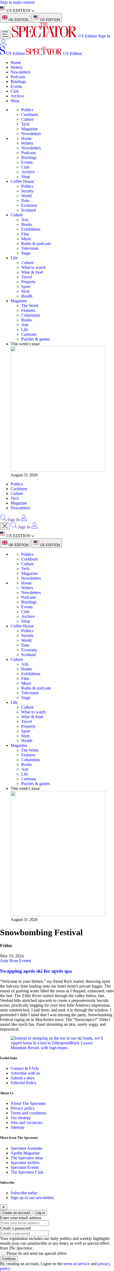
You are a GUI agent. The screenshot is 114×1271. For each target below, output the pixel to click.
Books (26, 224)
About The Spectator (28, 1103)
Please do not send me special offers (36, 1253)
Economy (29, 205)
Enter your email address (20, 1218)
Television (29, 248)
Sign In (104, 36)
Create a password (15, 1228)
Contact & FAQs (25, 1068)
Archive (17, 96)
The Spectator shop (27, 1158)
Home (16, 62)
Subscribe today (24, 1193)
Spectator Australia (26, 1148)
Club (15, 91)
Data (25, 200)
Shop (15, 100)
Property (28, 281)
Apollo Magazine (25, 1153)
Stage (25, 253)
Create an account (16, 1213)
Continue (9, 1259)
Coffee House (22, 181)
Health (26, 296)
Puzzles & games (35, 339)
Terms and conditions (28, 1113)
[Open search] (3, 519)
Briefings (18, 81)
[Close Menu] (5, 526)
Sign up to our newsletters (32, 1197)
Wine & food (32, 272)
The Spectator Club (27, 1172)
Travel (26, 277)
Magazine (29, 129)
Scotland (28, 210)
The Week (29, 305)
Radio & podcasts (36, 243)
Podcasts (18, 77)
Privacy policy (23, 1108)
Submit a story (23, 1078)
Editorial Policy (24, 1082)
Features (28, 310)
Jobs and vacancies (26, 1122)
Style (25, 291)
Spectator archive (25, 1162)
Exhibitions (30, 229)
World (26, 195)
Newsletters (20, 72)
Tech (25, 124)
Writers (17, 67)
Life (14, 258)
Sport (25, 286)
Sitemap (17, 1127)
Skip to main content (17, 2)
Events (16, 86)
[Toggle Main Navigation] (5, 34)
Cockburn (29, 114)
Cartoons (28, 334)
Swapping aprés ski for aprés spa (36, 971)
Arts (24, 219)
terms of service (76, 1263)
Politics (27, 109)
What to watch (33, 267)
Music (26, 238)
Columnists (30, 315)
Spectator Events (25, 1167)
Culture (27, 119)
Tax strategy (21, 1117)
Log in (40, 1213)
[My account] (3, 44)
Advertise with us (25, 1073)
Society (27, 191)
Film (25, 234)
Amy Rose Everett (15, 960)
